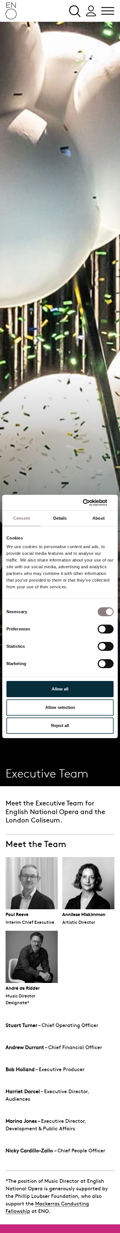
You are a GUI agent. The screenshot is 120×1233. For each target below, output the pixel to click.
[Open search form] (74, 11)
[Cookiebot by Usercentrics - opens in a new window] (89, 502)
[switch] (106, 628)
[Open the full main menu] (107, 11)
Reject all (60, 725)
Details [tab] (60, 518)
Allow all (60, 689)
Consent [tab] (21, 518)
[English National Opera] (11, 11)
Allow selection (60, 707)
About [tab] (98, 518)
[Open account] (91, 11)
